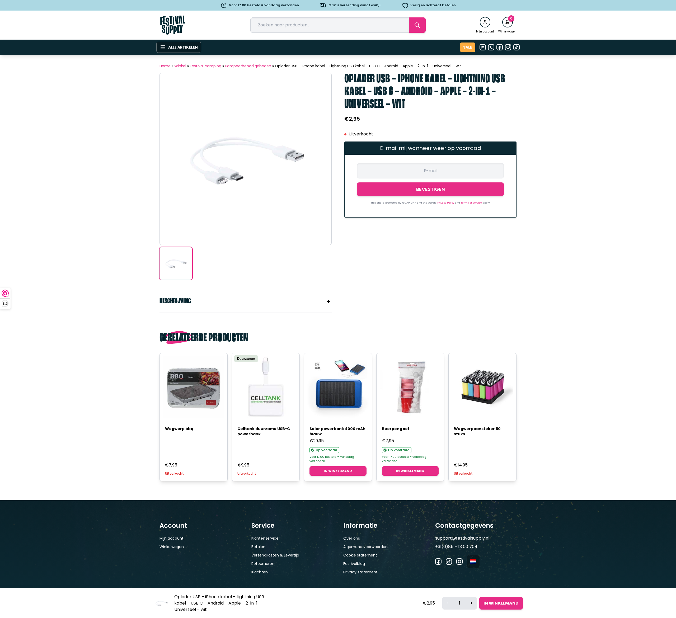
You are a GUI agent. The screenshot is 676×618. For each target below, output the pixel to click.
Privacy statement (360, 572)
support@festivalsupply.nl (462, 538)
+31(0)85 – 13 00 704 (456, 547)
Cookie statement (360, 555)
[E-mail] (483, 47)
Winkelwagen (171, 546)
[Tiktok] (516, 47)
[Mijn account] (485, 22)
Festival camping (205, 66)
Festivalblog (354, 563)
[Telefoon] (491, 47)
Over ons (351, 538)
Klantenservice (265, 538)
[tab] (245, 301)
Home (165, 66)
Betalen (258, 546)
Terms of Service (472, 202)
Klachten (259, 572)
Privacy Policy (446, 202)
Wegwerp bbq (179, 428)
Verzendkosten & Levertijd (275, 555)
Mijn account (171, 538)
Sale (467, 47)
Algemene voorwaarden (365, 546)
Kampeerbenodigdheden (248, 66)
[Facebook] (499, 47)
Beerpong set (396, 428)
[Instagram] (508, 47)
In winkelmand (338, 471)
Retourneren (262, 563)
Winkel (180, 66)
